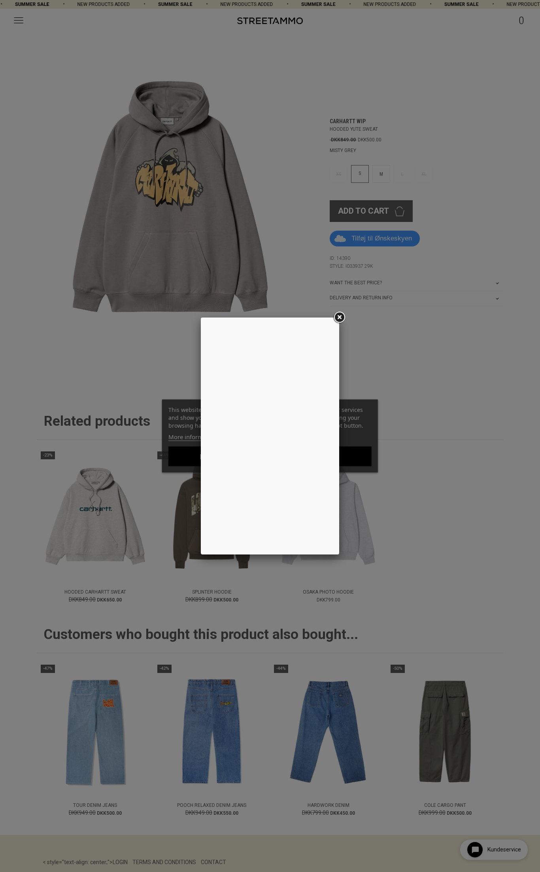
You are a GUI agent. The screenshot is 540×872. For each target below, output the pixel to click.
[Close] (339, 317)
